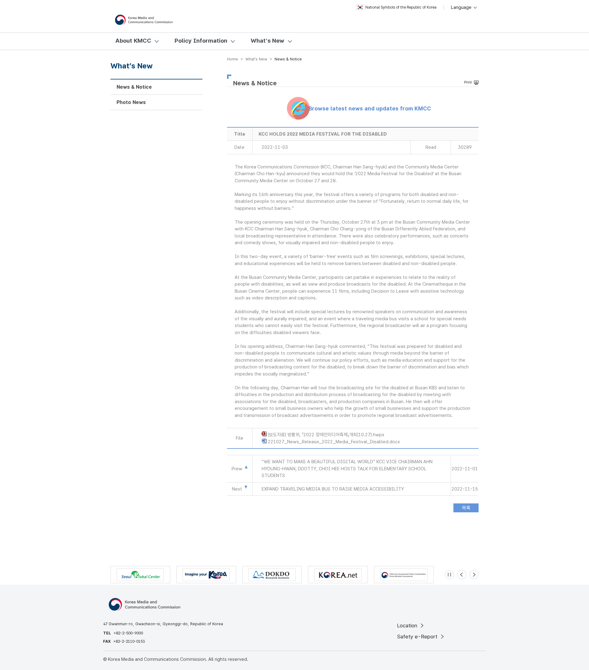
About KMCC (133, 40)
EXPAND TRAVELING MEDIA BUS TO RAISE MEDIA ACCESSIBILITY (333, 489)
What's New (267, 40)
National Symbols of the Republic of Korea (401, 7)
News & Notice (134, 87)
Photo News (131, 102)
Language (462, 7)
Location (408, 625)
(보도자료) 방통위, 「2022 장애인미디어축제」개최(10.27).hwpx (326, 434)
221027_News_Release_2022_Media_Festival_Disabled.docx (334, 442)
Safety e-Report (418, 636)
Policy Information (201, 40)
